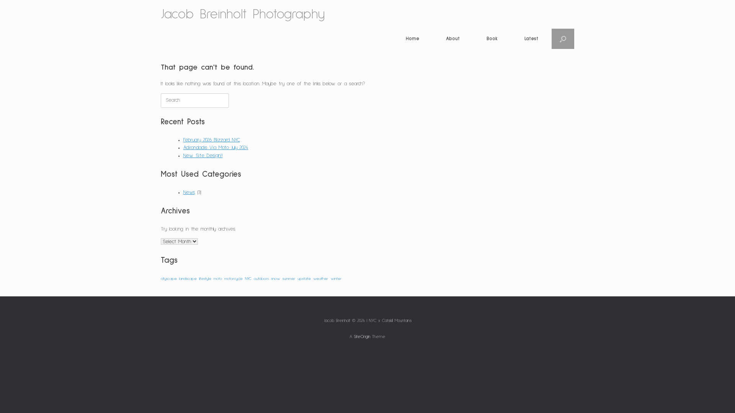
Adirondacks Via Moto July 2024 (215, 147)
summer (289, 279)
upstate (304, 279)
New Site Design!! (203, 155)
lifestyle (205, 279)
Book (492, 38)
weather (320, 279)
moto (218, 279)
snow (275, 279)
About (453, 38)
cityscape (169, 279)
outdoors (261, 279)
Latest (531, 38)
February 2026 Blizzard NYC (211, 140)
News (189, 192)
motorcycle (233, 279)
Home (412, 38)
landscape (188, 279)
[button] (563, 39)
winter (336, 279)
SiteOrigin (362, 337)
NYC (248, 279)
